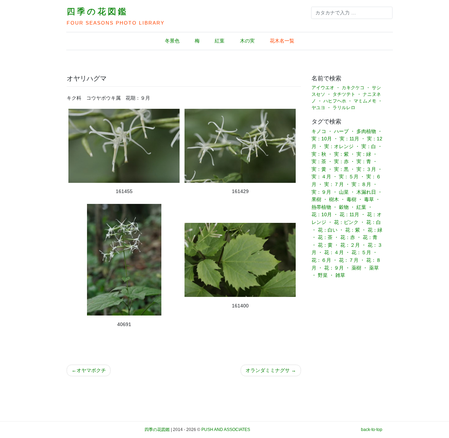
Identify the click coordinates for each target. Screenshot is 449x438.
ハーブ (341, 131)
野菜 (323, 275)
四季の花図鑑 (97, 11)
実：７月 (334, 184)
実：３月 (366, 169)
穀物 (344, 207)
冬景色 (172, 41)
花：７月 (348, 260)
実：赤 (341, 161)
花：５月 (361, 252)
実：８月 (361, 184)
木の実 (247, 41)
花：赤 (347, 237)
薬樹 (356, 268)
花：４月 (334, 252)
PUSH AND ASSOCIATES (225, 429)
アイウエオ (322, 87)
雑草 (340, 275)
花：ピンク (346, 222)
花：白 (373, 222)
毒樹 (351, 199)
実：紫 (341, 154)
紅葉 (219, 41)
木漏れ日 (366, 192)
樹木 (334, 199)
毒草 (369, 199)
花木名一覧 (282, 41)
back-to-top (371, 429)
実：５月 (348, 176)
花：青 (370, 237)
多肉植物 (366, 131)
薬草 (374, 268)
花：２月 (350, 245)
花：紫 (352, 230)
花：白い (327, 230)
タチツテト (344, 94)
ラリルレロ (344, 107)
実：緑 (363, 154)
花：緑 (375, 230)
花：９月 (334, 268)
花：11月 (349, 214)
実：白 (368, 146)
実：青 (363, 161)
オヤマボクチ (91, 370)
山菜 (344, 192)
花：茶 (325, 237)
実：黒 (341, 169)
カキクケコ (353, 87)
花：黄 (325, 245)
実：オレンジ (339, 146)
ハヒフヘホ (334, 101)
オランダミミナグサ (268, 370)
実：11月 (349, 138)
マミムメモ (365, 101)
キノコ (318, 131)
